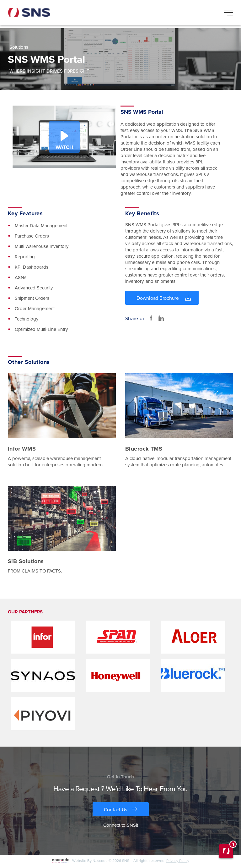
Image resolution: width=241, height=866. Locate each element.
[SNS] (29, 12)
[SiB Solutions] (62, 519)
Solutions (18, 47)
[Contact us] (120, 809)
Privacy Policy (177, 860)
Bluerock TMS (143, 448)
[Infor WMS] (62, 406)
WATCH (64, 147)
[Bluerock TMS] (179, 406)
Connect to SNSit (120, 825)
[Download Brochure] (162, 297)
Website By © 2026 (119, 860)
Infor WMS (22, 448)
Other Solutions (29, 362)
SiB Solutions (26, 561)
